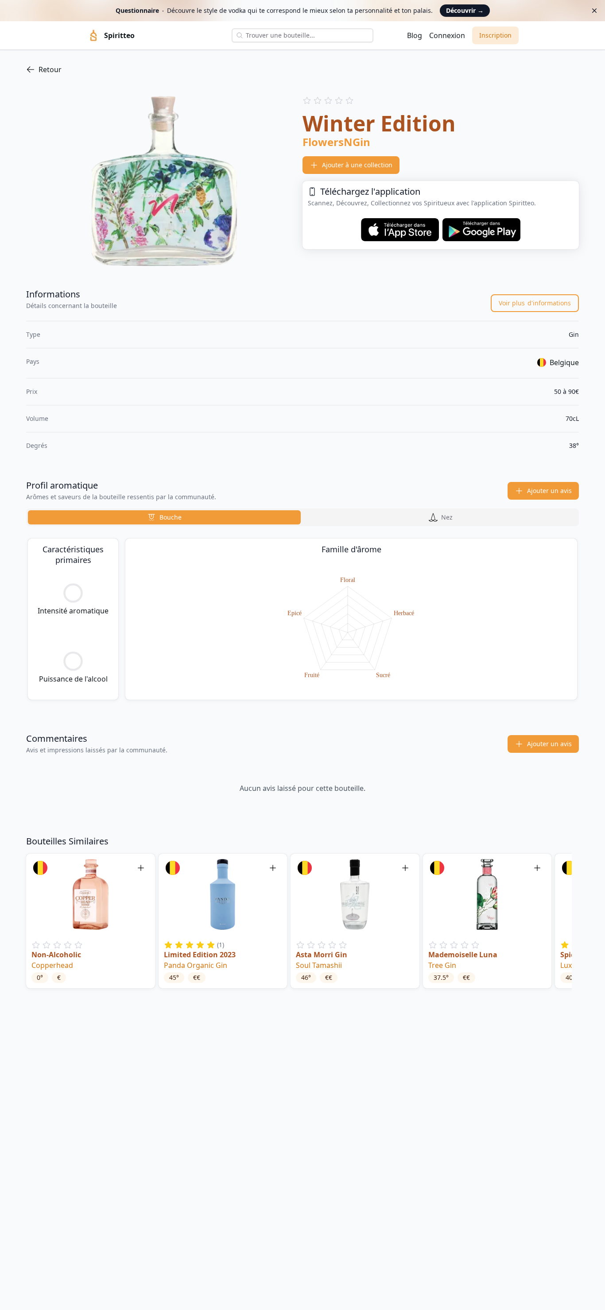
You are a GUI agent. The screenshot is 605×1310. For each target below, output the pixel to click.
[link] (302, 69)
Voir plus (535, 303)
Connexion (447, 35)
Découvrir (465, 10)
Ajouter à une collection (357, 165)
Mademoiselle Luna (462, 954)
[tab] (164, 517)
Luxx (567, 965)
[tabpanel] (302, 619)
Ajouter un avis (549, 490)
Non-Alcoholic (56, 954)
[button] (90, 921)
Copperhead (52, 965)
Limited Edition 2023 (200, 954)
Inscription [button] (495, 35)
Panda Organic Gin (195, 965)
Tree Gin (442, 965)
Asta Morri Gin (321, 954)
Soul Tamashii (319, 965)
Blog (414, 35)
